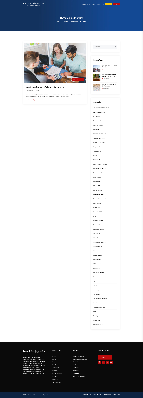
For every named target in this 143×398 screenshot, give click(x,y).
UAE (94, 311)
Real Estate (96, 268)
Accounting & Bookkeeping (80, 359)
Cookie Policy (116, 394)
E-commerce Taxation (99, 168)
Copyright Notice (56, 382)
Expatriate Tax (97, 181)
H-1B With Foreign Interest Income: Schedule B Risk (109, 75)
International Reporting (79, 376)
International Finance (99, 238)
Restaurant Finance (98, 272)
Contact (54, 376)
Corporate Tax (97, 151)
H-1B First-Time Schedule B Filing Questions (109, 66)
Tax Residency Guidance (100, 298)
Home (54, 356)
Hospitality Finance (98, 225)
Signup (108, 4)
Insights (54, 362)
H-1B (94, 216)
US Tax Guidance (98, 324)
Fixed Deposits (97, 203)
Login (116, 4)
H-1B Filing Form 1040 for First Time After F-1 (109, 85)
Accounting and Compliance (101, 108)
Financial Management (99, 199)
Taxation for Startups (99, 307)
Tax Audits (96, 285)
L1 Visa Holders (97, 255)
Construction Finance (99, 138)
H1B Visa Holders (98, 220)
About (54, 359)
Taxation (95, 303)
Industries (55, 365)
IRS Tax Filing (76, 362)
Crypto (95, 155)
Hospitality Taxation (98, 229)
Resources (100, 4)
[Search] (116, 46)
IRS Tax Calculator (57, 373)
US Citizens (96, 320)
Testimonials (92, 4)
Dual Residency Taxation (100, 164)
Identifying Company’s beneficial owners (45, 87)
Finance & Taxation (98, 194)
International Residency (99, 242)
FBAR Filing (76, 370)
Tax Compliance (97, 290)
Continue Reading (30, 100)
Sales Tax (96, 277)
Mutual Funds (97, 259)
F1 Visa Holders (97, 186)
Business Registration (78, 356)
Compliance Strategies (99, 134)
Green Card (96, 207)
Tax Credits (76, 367)
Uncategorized (97, 316)
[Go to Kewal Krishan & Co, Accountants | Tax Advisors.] (59, 21)
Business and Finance (99, 121)
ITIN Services (76, 373)
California (96, 129)
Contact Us (105, 357)
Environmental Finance (99, 173)
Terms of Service (97, 394)
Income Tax (96, 233)
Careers (54, 370)
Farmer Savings (97, 190)
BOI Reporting (97, 116)
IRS (94, 251)
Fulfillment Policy (86, 394)
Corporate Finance (98, 147)
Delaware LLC (97, 160)
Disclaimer (55, 379)
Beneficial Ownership (99, 112)
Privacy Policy (107, 394)
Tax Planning (96, 294)
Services (84, 4)
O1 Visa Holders (97, 264)
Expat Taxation (97, 177)
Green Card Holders (98, 212)
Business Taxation (98, 125)
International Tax (77, 80)
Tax (94, 281)
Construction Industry (99, 142)
